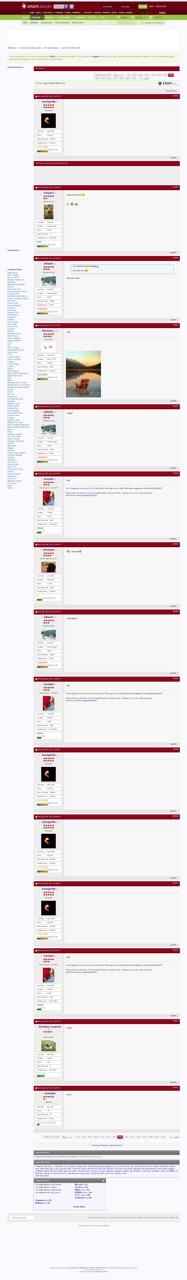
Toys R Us (11, 467)
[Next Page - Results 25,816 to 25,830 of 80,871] (141, 78)
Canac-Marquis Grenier (17, 291)
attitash (48, 263)
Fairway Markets (14, 305)
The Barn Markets (15, 455)
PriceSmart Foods (15, 413)
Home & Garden (126, 12)
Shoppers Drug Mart (15, 441)
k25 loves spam (79, 1169)
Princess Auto (13, 415)
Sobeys (10, 443)
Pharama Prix (13, 406)
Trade (159, 17)
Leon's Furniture (14, 359)
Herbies (10, 331)
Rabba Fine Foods (15, 422)
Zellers (10, 488)
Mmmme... (48, 330)
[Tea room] (142, 12)
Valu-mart (11, 478)
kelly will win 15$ (94, 1169)
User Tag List (39, 68)
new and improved (149, 1169)
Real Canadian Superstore (18, 425)
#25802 (175, 187)
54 (50, 238)
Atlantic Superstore (15, 280)
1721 (171, 75)
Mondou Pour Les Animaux (18, 385)
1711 (153, 75)
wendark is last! (158, 1171)
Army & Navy (13, 277)
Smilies (78, 1187)
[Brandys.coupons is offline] (48, 1046)
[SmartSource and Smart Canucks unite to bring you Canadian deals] (19, 257)
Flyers (68, 12)
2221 (127, 78)
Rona (9, 432)
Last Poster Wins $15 (54, 83)
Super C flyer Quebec (16, 453)
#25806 (175, 473)
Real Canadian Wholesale (18, 427)
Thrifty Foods (13, 464)
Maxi (9, 378)
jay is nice (54, 1169)
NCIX (9, 392)
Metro (9, 380)
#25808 (175, 611)
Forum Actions (62, 23)
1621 (141, 75)
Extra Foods (12, 303)
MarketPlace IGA (14, 376)
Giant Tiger (12, 324)
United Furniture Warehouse (14, 475)
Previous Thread (100, 1145)
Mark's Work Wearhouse (17, 373)
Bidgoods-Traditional (16, 284)
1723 (103, 78)
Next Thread (115, 1145)
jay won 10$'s (65, 1169)
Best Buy (11, 282)
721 (128, 75)
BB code (78, 1184)
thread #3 (137, 1171)
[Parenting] (156, 12)
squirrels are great (113, 1171)
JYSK (9, 355)
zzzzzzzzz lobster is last (115, 1173)
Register (161, 6)
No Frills (10, 394)
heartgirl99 (48, 101)
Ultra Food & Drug (15, 469)
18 (50, 1070)
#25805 (175, 406)
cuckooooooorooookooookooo (100, 1166)
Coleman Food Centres (17, 296)
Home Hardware (14, 338)
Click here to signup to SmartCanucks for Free (52, 163)
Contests (88, 12)
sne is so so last (98, 1171)
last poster (128, 1169)
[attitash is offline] (48, 281)
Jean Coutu (12, 352)
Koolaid (48, 479)
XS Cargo (11, 483)
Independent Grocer (15, 350)
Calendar (34, 23)
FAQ (25, 23)
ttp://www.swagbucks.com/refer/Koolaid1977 (143, 488)
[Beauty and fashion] (147, 12)
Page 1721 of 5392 (103, 75)
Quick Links (77, 23)
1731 (109, 78)
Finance (97, 12)
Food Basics (12, 315)
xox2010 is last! (97, 1173)
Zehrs (9, 485)
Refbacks (39, 1203)
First (117, 76)
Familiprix (11, 308)
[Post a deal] (162, 12)
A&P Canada (12, 275)
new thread (162, 1169)
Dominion (11, 301)
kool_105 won (108, 1169)
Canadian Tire (13, 294)
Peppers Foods (13, 404)
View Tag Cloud (42, 1176)
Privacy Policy (170, 1218)
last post (118, 1169)
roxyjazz (49, 192)
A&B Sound (12, 273)
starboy (125, 1171)
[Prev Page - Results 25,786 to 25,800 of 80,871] (122, 75)
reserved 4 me (84, 1171)
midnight (50, 1093)
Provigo (10, 418)
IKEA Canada (13, 348)
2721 (134, 78)
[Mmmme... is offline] (48, 347)
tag (131, 1171)
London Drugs (13, 364)
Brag (124, 17)
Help (151, 6)
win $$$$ (170, 1171)
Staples (10, 448)
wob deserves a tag (76, 1173)
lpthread (137, 1169)
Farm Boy (11, 310)
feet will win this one (143, 1166)
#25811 (175, 816)
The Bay (11, 457)
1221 (135, 75)
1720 (165, 75)
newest (171, 1169)
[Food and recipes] (152, 12)
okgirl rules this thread (53, 1171)
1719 (159, 75)
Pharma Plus (12, 408)
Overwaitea (12, 397)
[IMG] (77, 1190)
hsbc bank (44, 1169)
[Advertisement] (89, 174)
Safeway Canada (14, 434)
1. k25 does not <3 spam (63, 1166)
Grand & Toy (12, 326)
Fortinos (10, 319)
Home (32, 12)
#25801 (175, 96)
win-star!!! (62, 1173)
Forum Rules (79, 1207)
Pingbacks (40, 1200)
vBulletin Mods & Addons (97, 1268)
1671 (147, 75)
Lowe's (10, 369)
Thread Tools (171, 91)
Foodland (11, 317)
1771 (115, 78)
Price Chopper (13, 411)
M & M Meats (13, 371)
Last (145, 79)
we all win (147, 1171)
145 (50, 524)
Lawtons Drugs (13, 357)
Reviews (106, 12)
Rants (114, 12)
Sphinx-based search (101, 1272)
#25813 (175, 950)
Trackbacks (80, 1198)
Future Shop (12, 322)
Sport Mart (11, 446)
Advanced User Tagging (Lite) (79, 1268)
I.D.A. (9, 343)
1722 (97, 78)
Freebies (77, 12)
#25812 (175, 883)
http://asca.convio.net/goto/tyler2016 (81, 495)
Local (140, 17)
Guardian (11, 329)
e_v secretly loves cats (124, 1166)
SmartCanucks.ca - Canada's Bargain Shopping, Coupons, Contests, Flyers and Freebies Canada (130, 1218)
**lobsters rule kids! (43, 1166)
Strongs (10, 450)
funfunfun (164, 1166)
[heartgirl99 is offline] (48, 121)
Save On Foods (14, 436)
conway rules (80, 1166)
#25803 (175, 258)
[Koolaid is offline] (48, 498)
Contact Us (91, 1218)
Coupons (59, 12)
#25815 (175, 1088)
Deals (38, 12)
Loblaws (10, 362)
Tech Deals (48, 12)
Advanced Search (154, 23)
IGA (9, 345)
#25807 (175, 544)
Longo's (10, 366)
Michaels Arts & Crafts (17, 382)
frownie (156, 1166)
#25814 (175, 1021)
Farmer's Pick (13, 312)
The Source (12, 462)
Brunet (10, 287)
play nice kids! (70, 1171)
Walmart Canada (14, 481)
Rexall (10, 429)
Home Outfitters (14, 340)
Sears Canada (13, 439)
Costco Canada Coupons (17, 298)
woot (87, 1173)
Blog (25, 17)
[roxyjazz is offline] (48, 212)
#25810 (175, 749)
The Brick (11, 460)
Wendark (48, 549)
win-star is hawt (50, 1173)
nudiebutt (39, 1171)
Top (102, 17)
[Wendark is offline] (48, 567)
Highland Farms (14, 333)
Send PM (173, 158)
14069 (169, 84)
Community (46, 23)
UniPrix (10, 471)
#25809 (175, 678)
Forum (37, 17)
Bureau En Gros (14, 289)
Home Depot (12, 336)
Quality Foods (13, 420)
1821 (121, 78)
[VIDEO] (78, 1192)
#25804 (175, 325)
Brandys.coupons (50, 1026)
